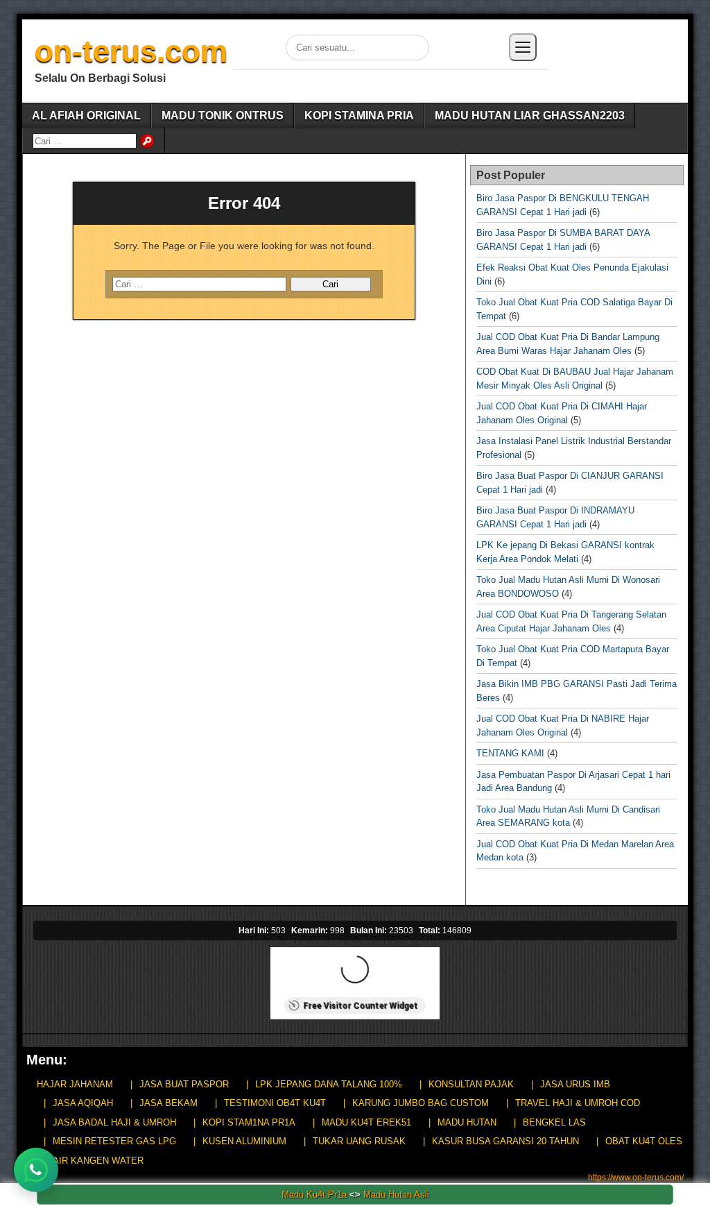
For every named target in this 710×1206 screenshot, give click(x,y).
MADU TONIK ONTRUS (223, 115)
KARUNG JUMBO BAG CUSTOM (420, 1103)
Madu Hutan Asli (396, 1194)
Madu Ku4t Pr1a (314, 1194)
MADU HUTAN (467, 1122)
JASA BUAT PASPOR (184, 1084)
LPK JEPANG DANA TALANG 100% (328, 1084)
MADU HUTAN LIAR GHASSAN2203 (530, 115)
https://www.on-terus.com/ (636, 1177)
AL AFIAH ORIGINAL (86, 115)
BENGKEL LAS (554, 1122)
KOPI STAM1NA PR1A (248, 1122)
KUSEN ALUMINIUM (244, 1141)
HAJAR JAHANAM (75, 1084)
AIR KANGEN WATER (98, 1160)
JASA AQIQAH (83, 1103)
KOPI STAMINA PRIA (359, 115)
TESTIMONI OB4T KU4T (275, 1103)
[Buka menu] (523, 47)
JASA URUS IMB (575, 1084)
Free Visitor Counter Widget (360, 1005)
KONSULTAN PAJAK (471, 1084)
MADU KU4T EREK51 (366, 1122)
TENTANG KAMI (510, 753)
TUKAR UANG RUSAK (359, 1141)
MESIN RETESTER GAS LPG (114, 1141)
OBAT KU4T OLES (643, 1141)
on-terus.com (131, 51)
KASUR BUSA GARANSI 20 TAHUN (505, 1141)
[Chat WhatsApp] (36, 1170)
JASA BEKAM (168, 1103)
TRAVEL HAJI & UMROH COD (577, 1103)
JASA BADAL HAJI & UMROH (114, 1122)
